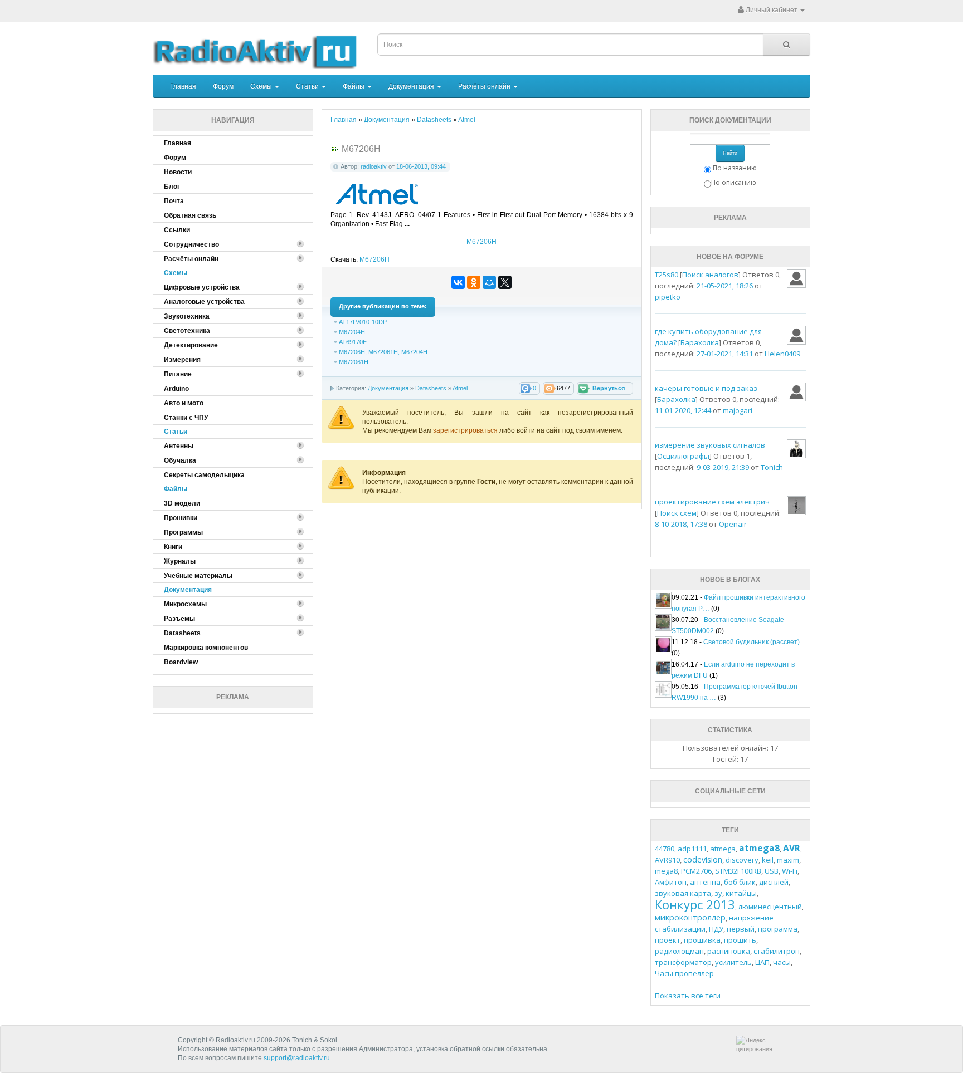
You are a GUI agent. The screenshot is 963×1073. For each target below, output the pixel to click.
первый (741, 929)
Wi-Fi (789, 871)
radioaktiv (374, 166)
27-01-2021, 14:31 (725, 354)
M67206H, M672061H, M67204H (383, 352)
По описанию (733, 182)
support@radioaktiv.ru (297, 1058)
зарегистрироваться (466, 430)
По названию (735, 168)
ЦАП (762, 962)
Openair (733, 524)
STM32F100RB (738, 871)
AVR (791, 848)
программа (777, 929)
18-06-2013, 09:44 (421, 166)
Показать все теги (688, 996)
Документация (412, 86)
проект (667, 940)
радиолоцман (679, 951)
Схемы (262, 86)
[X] (505, 282)
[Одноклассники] (473, 282)
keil (768, 860)
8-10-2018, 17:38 (681, 524)
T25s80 (666, 275)
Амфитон (671, 882)
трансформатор (683, 962)
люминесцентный (770, 906)
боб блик (740, 882)
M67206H (481, 242)
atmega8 (759, 848)
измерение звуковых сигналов (710, 445)
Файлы (354, 86)
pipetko (667, 297)
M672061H (353, 362)
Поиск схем (677, 513)
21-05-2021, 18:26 (725, 286)
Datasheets (430, 388)
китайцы (741, 893)
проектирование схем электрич (712, 502)
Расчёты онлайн (485, 86)
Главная (183, 86)
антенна (705, 882)
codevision (702, 859)
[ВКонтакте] (458, 282)
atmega (723, 849)
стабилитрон (776, 951)
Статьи (308, 86)
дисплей (774, 882)
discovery (742, 860)
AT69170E (353, 342)
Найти (730, 153)
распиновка (728, 951)
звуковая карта (683, 893)
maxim (788, 860)
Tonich (772, 467)
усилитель (733, 962)
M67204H (352, 332)
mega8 (666, 871)
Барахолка (699, 342)
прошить (740, 940)
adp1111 (692, 849)
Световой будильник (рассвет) (751, 642)
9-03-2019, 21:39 (723, 467)
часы (782, 962)
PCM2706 (696, 871)
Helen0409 (782, 354)
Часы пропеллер (684, 973)
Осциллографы (683, 456)
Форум (223, 86)
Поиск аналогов (710, 275)
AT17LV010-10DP (363, 322)
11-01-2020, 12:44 (683, 410)
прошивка (702, 940)
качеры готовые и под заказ (706, 388)
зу (718, 893)
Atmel (460, 388)
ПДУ (716, 929)
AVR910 (667, 860)
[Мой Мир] (489, 282)
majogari (737, 410)
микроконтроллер (690, 917)
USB (772, 871)
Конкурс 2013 (695, 904)
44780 (664, 849)
